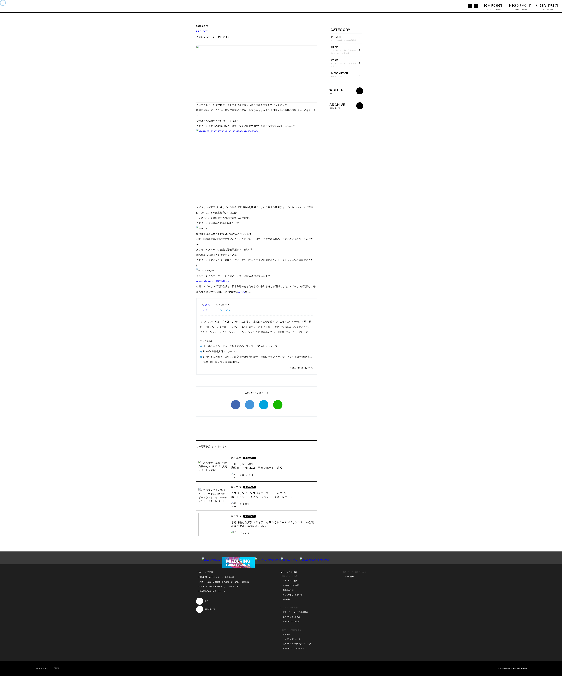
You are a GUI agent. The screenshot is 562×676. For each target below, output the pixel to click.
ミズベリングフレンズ (292, 622)
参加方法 (286, 634)
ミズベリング (222, 309)
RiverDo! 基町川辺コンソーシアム (221, 351)
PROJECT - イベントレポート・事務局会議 (216, 577)
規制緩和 (286, 599)
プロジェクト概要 (288, 572)
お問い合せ (349, 577)
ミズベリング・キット (292, 639)
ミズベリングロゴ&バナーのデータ (297, 644)
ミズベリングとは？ (291, 581)
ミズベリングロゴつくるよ (293, 648)
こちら (241, 291)
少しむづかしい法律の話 (293, 595)
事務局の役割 (288, 590)
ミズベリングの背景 (291, 585)
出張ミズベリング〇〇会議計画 (295, 612)
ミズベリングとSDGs (291, 617)
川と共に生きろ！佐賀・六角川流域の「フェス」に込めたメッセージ (240, 346)
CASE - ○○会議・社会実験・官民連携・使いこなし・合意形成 (223, 582)
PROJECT (202, 31)
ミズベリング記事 (204, 572)
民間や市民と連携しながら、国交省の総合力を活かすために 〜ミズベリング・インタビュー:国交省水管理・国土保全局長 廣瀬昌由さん (257, 359)
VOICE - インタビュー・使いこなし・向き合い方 (218, 587)
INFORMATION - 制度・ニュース (211, 591)
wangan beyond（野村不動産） (213, 281)
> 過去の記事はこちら (301, 368)
